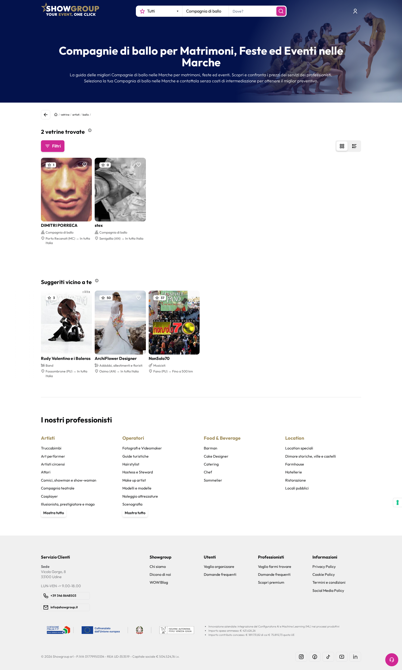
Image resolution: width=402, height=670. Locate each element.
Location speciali (299, 448)
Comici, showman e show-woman (68, 480)
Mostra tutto (53, 512)
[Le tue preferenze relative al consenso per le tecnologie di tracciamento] (397, 502)
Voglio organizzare (219, 566)
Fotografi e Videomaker (142, 448)
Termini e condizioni (328, 582)
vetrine (65, 114)
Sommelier (213, 480)
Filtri (56, 146)
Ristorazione (295, 480)
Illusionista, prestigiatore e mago (68, 504)
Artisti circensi (53, 464)
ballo (86, 114)
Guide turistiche (135, 456)
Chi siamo (158, 566)
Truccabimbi (51, 448)
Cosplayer (49, 496)
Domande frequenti (220, 574)
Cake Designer (216, 456)
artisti (76, 114)
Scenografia (132, 504)
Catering (211, 464)
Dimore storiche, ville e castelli (310, 456)
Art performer (53, 456)
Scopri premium (271, 582)
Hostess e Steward (137, 472)
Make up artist (134, 480)
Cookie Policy (323, 574)
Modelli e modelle (136, 488)
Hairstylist (130, 464)
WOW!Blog (159, 582)
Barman (210, 448)
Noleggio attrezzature (140, 496)
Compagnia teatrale (57, 488)
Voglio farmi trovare (274, 566)
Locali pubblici (297, 488)
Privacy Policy (324, 566)
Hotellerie (293, 472)
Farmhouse (294, 464)
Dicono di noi (160, 574)
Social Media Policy (328, 590)
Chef (208, 472)
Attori (45, 472)
